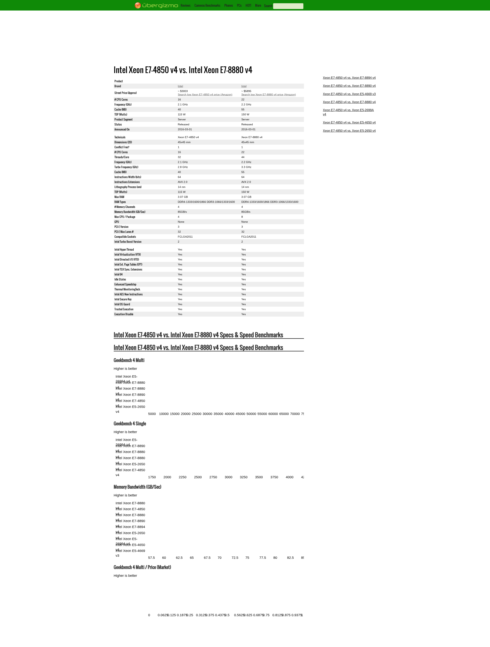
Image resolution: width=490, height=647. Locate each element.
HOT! (248, 5)
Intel (180, 86)
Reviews (185, 5)
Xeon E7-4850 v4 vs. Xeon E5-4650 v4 (349, 122)
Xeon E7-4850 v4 (188, 81)
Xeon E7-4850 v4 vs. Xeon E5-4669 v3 (349, 94)
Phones (228, 5)
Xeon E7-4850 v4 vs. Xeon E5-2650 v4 (349, 130)
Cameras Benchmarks (207, 5)
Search (268, 5)
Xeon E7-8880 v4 (251, 81)
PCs (239, 5)
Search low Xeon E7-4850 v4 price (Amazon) (205, 94)
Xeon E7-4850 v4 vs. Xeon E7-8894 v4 (349, 77)
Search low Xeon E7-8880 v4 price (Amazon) (268, 94)
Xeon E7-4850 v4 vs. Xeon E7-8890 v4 (349, 85)
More (258, 5)
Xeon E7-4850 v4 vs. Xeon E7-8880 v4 (349, 102)
